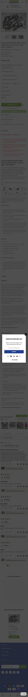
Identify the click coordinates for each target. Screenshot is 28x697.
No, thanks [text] (15, 359)
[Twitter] (20, 356)
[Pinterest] (14, 356)
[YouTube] (17, 356)
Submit (14, 351)
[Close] (26, 334)
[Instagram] (10, 356)
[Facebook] (7, 356)
